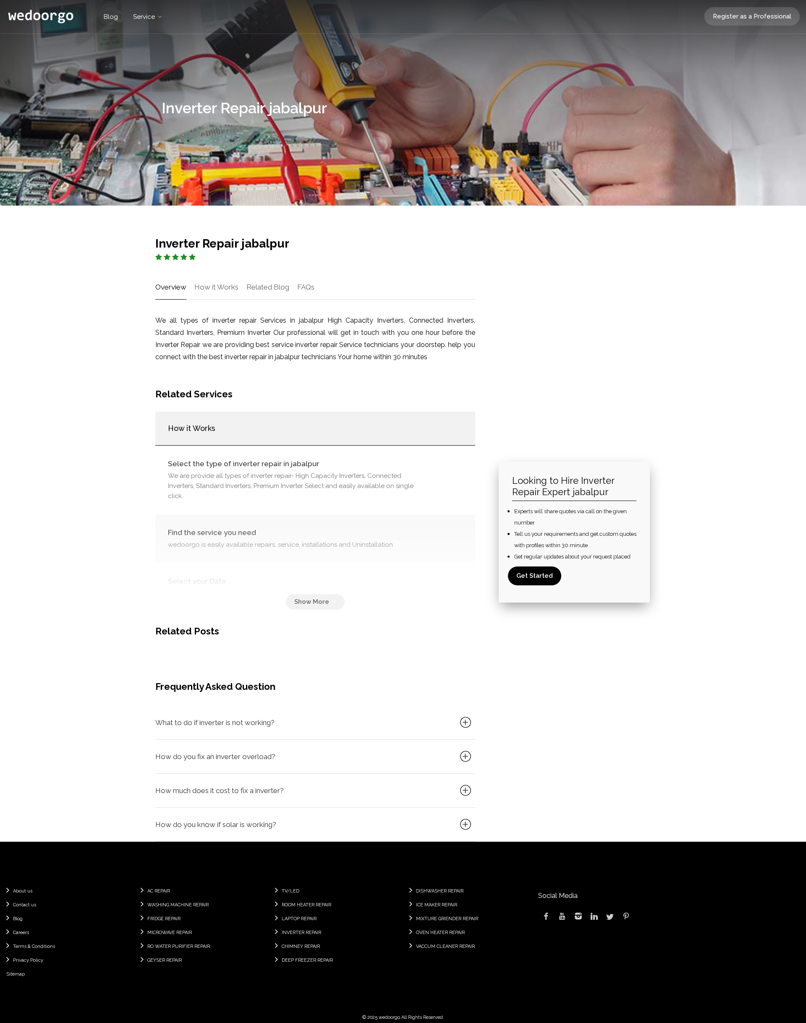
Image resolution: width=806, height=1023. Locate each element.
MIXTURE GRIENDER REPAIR (447, 918)
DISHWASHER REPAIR (439, 891)
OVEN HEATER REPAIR (440, 932)
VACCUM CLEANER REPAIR (445, 946)
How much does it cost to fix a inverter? (219, 790)
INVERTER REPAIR (301, 932)
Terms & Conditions (34, 946)
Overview (170, 287)
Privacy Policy (28, 960)
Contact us (24, 905)
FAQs (305, 287)
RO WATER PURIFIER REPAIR (178, 946)
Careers (21, 932)
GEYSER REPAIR (164, 960)
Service (144, 17)
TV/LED (290, 891)
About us (22, 891)
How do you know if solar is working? (215, 824)
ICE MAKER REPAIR (436, 905)
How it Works (216, 287)
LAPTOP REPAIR (299, 918)
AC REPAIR (158, 891)
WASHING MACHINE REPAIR (178, 905)
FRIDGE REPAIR (164, 918)
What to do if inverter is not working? (215, 722)
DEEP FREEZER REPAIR (307, 960)
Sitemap (15, 974)
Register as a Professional (752, 16)
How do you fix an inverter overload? (215, 756)
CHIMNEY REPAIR (301, 946)
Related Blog (267, 287)
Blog (111, 17)
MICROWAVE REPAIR (169, 932)
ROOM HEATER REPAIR (306, 905)
